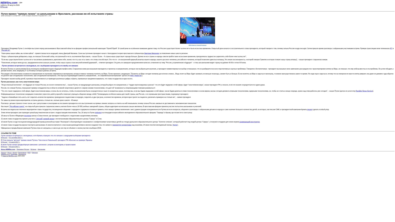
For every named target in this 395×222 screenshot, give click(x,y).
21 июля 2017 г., (14, 142)
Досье (9, 152)
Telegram (35, 152)
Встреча (33, 149)
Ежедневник (22, 152)
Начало (3, 152)
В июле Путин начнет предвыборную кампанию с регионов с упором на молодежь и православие (38, 145)
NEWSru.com (9, 2)
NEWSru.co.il (5, 154)
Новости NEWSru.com (9, 156)
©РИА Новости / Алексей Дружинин (197, 45)
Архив (15, 152)
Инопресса (22, 154)
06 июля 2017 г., (14, 146)
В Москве (14, 154)
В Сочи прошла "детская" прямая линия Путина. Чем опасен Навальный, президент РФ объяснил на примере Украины (46, 140)
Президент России (23, 149)
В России (4, 7)
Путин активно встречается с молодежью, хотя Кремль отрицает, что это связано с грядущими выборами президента (45, 135)
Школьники (41, 149)
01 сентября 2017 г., (16, 137)
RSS (29, 152)
